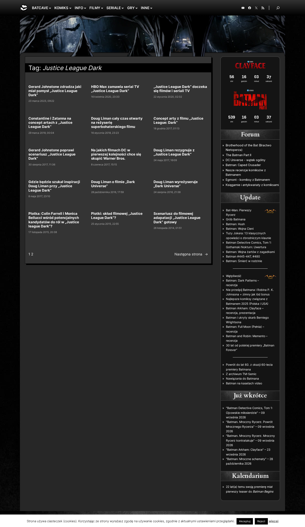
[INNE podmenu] (151, 8)
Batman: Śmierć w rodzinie (244, 261)
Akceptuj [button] (244, 521)
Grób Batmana (235, 219)
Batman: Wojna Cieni (240, 228)
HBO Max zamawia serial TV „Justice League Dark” (115, 89)
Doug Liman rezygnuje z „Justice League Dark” (174, 152)
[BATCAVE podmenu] (50, 8)
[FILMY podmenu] (102, 8)
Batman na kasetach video (244, 383)
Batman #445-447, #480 (243, 256)
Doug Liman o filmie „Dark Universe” (113, 184)
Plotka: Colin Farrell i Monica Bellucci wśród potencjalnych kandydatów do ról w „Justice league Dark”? (53, 219)
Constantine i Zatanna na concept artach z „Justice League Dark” (50, 122)
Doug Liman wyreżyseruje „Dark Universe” (176, 184)
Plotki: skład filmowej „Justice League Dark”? (117, 215)
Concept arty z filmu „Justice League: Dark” (178, 120)
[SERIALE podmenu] (123, 8)
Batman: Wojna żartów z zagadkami (250, 252)
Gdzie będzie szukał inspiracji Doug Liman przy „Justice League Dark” (54, 186)
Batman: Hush (235, 224)
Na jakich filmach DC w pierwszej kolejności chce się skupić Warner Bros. (116, 154)
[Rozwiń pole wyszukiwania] (278, 7)
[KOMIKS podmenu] (70, 8)
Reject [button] (261, 521)
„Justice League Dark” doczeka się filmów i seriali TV (180, 89)
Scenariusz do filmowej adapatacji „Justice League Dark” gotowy (177, 217)
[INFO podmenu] (85, 8)
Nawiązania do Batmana (242, 378)
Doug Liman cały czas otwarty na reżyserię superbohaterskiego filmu (117, 122)
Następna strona (191, 254)
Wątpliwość (233, 276)
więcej (273, 521)
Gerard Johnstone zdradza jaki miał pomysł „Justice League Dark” (54, 91)
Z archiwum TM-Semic (241, 374)
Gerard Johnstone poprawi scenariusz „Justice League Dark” (52, 154)
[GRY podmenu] (136, 8)
